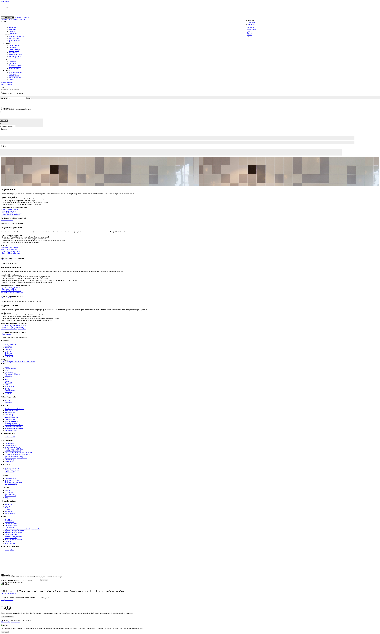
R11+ (6, 120)
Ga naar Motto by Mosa (8, 593)
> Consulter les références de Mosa (12, 327)
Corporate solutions (15, 67)
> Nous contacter (6, 334)
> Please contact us (7, 220)
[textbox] (10, 89)
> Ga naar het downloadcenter (10, 251)
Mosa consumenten (7, 82)
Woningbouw (13, 33)
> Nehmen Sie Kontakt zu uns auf (11, 298)
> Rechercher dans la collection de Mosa (13, 325)
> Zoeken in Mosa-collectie (9, 247)
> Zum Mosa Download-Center (11, 291)
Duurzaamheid (13, 63)
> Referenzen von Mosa (8, 289)
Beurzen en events (14, 40)
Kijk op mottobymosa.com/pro (10, 622)
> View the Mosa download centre (11, 213)
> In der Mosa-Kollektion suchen (11, 287)
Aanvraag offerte (14, 51)
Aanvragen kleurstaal (8, 17)
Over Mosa (12, 61)
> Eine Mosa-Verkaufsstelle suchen (12, 292)
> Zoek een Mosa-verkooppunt (10, 253)
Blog (10, 42)
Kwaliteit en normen (15, 65)
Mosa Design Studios (15, 72)
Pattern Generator (14, 49)
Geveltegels (12, 29)
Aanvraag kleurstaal (15, 58)
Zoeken (29, 98)
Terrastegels (12, 31)
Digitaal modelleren (15, 56)
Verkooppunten (13, 74)
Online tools (12, 47)
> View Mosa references (8, 211)
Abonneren (44, 580)
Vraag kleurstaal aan (7, 600)
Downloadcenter (14, 45)
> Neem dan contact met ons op (11, 260)
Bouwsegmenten (14, 38)
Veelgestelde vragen (15, 77)
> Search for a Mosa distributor (10, 215)
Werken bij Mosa (14, 68)
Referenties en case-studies (17, 36)
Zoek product (252, 22)
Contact (11, 79)
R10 (2, 120)
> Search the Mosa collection (10, 209)
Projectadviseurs (14, 76)
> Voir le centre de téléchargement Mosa (13, 329)
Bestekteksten (13, 52)
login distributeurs (6, 84)
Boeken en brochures (15, 54)
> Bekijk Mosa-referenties (9, 249)
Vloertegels (251, 24)
